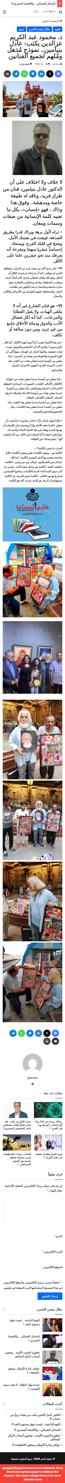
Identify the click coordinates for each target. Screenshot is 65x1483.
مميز (21, 29)
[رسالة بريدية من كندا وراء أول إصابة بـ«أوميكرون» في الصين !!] (48, 1110)
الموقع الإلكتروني (52, 1267)
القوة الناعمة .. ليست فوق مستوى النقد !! (36, 1424)
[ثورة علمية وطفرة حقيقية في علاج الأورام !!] (48, 1142)
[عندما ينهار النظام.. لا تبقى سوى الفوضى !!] (52, 1389)
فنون (45, 21)
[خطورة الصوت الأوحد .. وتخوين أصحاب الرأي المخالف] (52, 1357)
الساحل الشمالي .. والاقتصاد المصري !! (33, 3)
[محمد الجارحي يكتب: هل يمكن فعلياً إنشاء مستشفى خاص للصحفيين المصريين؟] (17, 1110)
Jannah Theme (12, 1468)
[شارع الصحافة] (41, 12)
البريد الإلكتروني (52, 1251)
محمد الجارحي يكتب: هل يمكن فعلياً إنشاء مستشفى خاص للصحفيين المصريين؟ (17, 1125)
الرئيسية (55, 21)
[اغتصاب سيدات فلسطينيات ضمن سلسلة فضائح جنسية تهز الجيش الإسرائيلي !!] (17, 1142)
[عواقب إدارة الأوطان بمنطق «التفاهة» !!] (52, 1373)
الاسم (58, 1236)
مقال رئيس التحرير (39, 29)
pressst (56, 64)
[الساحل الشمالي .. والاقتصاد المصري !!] (52, 1341)
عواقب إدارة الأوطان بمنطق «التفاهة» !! (36, 1445)
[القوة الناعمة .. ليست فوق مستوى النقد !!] (52, 1325)
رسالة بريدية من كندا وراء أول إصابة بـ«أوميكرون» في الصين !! (48, 1125)
